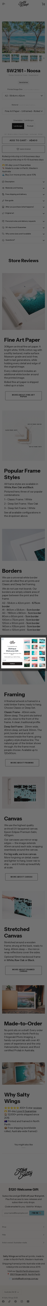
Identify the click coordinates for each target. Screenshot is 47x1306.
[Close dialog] (3, 639)
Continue (12, 663)
